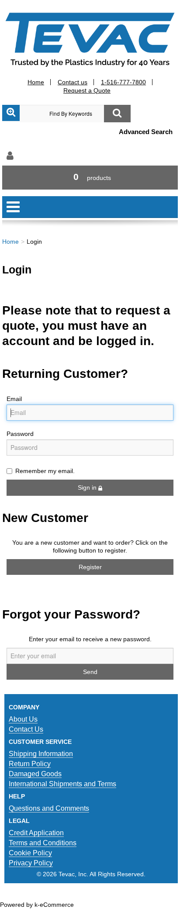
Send (90, 671)
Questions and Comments (49, 808)
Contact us (72, 82)
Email (14, 398)
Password (20, 433)
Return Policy (30, 763)
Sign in (88, 487)
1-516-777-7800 (123, 82)
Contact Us (26, 729)
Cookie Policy (30, 853)
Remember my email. (45, 470)
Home (36, 82)
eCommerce (57, 904)
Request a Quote (87, 90)
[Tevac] (90, 39)
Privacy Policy (31, 863)
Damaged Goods (35, 774)
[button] (90, 178)
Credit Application (36, 832)
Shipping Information (41, 753)
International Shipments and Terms (62, 784)
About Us (23, 719)
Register (90, 566)
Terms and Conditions (42, 843)
